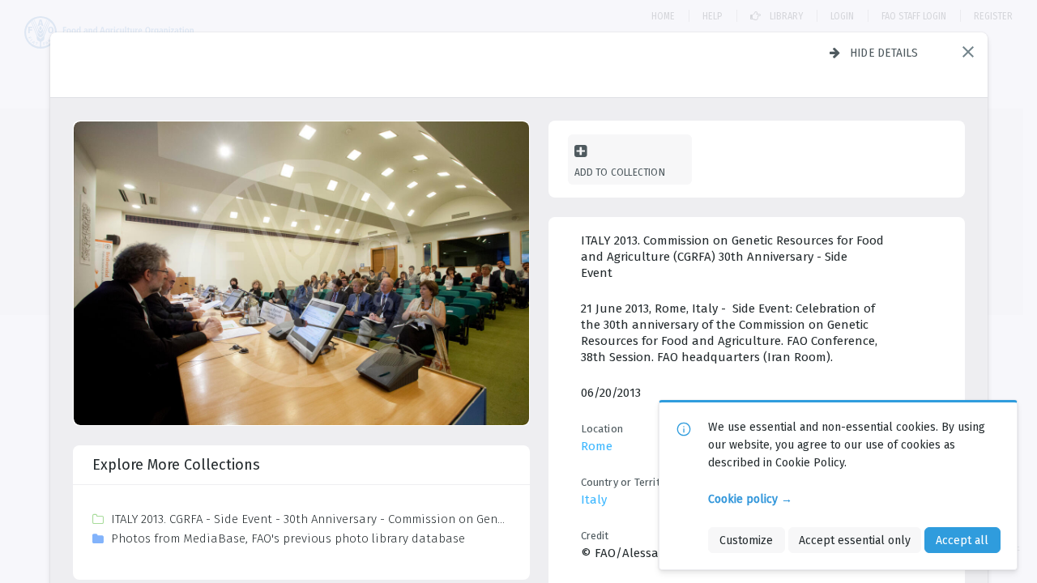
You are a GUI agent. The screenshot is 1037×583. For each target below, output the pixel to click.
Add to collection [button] (619, 172)
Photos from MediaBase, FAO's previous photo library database (288, 538)
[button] (968, 52)
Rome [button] (596, 446)
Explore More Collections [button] (176, 465)
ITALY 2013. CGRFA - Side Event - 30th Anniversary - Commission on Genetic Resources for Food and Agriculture (310, 519)
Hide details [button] (884, 52)
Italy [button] (594, 499)
